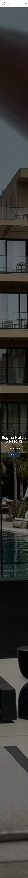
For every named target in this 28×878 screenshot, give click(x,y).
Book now (14, 455)
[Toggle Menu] (26, 3)
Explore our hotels (14, 448)
